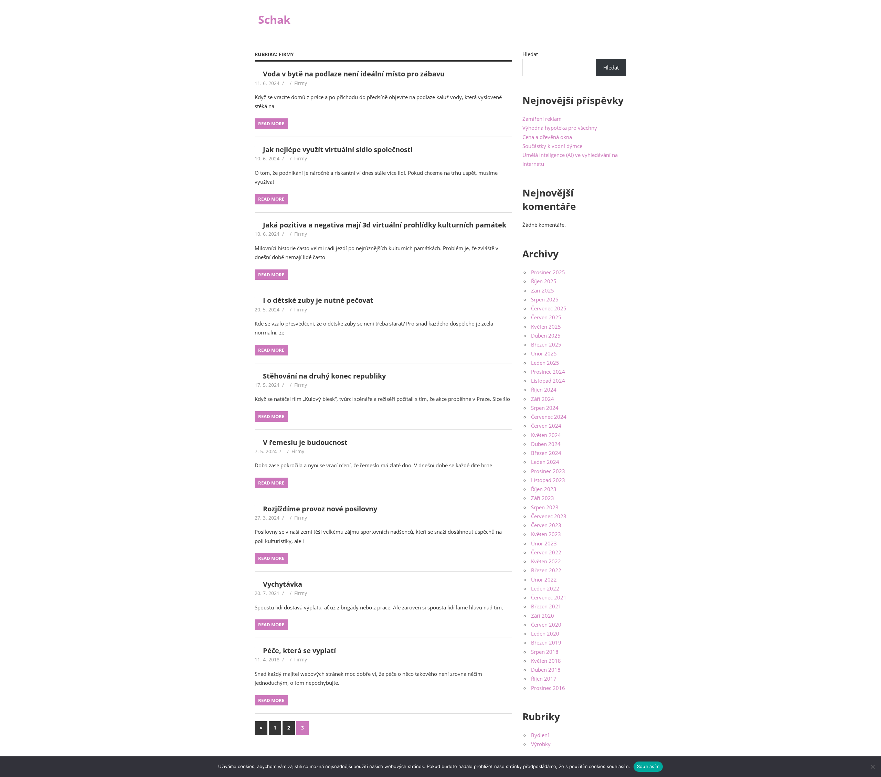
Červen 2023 (546, 525)
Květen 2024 (546, 435)
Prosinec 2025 (548, 272)
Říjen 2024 (543, 389)
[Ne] (872, 766)
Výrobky (541, 744)
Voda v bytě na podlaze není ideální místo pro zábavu (354, 73)
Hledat (530, 54)
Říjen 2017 (543, 678)
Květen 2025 (546, 326)
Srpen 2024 (545, 407)
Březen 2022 (546, 570)
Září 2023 (542, 497)
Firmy (300, 83)
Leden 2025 (545, 362)
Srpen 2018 (545, 651)
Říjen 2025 (543, 281)
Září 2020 (542, 615)
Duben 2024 (546, 443)
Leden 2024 (545, 461)
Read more (271, 123)
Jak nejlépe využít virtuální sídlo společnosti (338, 149)
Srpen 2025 (545, 299)
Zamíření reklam (542, 118)
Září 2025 (542, 290)
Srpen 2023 (545, 507)
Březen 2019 (546, 642)
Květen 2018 (546, 660)
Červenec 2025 (548, 308)
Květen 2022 (546, 561)
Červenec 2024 (548, 416)
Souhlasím (648, 766)
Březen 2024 (546, 452)
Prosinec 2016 (548, 687)
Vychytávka (282, 584)
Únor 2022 (544, 579)
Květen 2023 (546, 534)
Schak (274, 19)
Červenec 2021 (548, 597)
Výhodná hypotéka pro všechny (559, 127)
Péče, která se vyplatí (299, 650)
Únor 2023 (544, 543)
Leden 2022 (545, 588)
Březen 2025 (546, 344)
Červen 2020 (546, 624)
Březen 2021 (546, 606)
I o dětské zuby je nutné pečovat (318, 300)
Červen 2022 (546, 552)
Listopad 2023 (548, 480)
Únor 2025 (544, 353)
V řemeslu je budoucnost (305, 442)
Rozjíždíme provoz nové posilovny (320, 508)
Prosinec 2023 (548, 471)
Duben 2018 (546, 669)
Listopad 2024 (548, 380)
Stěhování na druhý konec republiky (324, 376)
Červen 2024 (546, 425)
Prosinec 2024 (548, 371)
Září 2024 (542, 398)
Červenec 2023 (548, 516)
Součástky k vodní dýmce (552, 145)
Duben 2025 (546, 335)
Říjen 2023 (543, 489)
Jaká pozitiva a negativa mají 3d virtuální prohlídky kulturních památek (384, 225)
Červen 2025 (546, 317)
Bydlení (540, 735)
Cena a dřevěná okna (547, 137)
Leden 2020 (545, 633)
